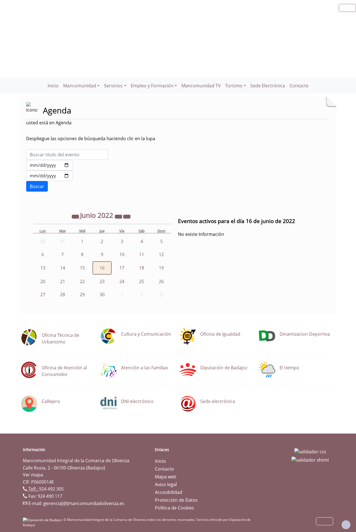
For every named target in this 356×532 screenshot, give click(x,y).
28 (62, 294)
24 (121, 281)
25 (141, 281)
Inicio (53, 86)
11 (141, 254)
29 (82, 294)
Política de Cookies (174, 508)
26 (161, 281)
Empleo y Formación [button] (152, 86)
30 (102, 294)
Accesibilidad (168, 492)
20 (42, 281)
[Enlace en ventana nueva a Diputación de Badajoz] (43, 519)
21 (62, 281)
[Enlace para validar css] (310, 451)
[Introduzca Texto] (67, 154)
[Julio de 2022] (126, 216)
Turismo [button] (234, 86)
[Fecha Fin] (49, 175)
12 (161, 254)
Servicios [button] (113, 86)
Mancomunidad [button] (79, 86)
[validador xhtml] (310, 459)
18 (141, 268)
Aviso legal (166, 484)
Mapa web (165, 477)
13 (42, 268)
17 (121, 268)
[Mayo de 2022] (76, 216)
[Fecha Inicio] (49, 165)
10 (121, 254)
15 (82, 268)
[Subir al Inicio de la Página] (346, 524)
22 (82, 281)
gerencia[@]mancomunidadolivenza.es (83, 503)
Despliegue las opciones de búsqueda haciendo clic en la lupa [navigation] (90, 138)
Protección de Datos (176, 500)
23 (102, 281)
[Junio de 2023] (119, 216)
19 (161, 268)
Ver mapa (33, 475)
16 (102, 268)
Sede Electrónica (267, 86)
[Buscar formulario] (37, 186)
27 (42, 294)
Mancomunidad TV (201, 86)
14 (62, 268)
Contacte (299, 86)
